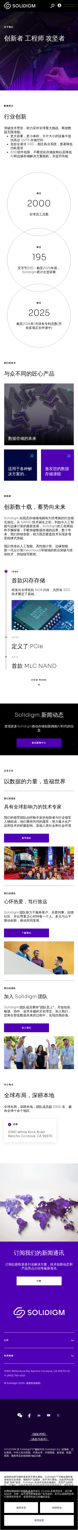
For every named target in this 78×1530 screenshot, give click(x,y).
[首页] (19, 6)
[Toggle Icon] (69, 6)
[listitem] (19, 1415)
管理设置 (39, 1520)
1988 (15, 571)
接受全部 (21, 1507)
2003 (15, 637)
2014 (15, 657)
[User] (59, 6)
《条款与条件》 (39, 1439)
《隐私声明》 (39, 1434)
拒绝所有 (57, 1507)
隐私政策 (28, 1490)
